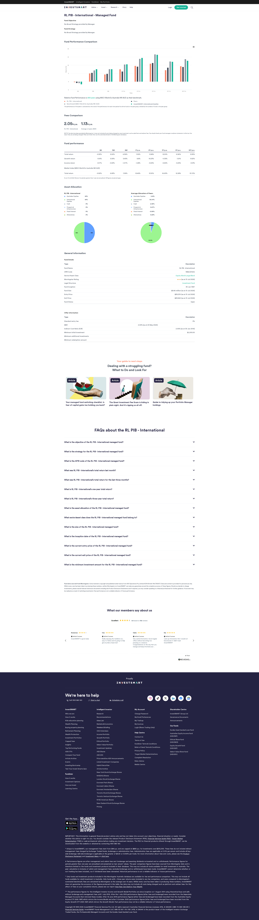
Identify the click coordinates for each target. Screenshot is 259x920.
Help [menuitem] (131, 7)
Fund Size (67, 290)
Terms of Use (139, 740)
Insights (68, 745)
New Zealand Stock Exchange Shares (111, 803)
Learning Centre (71, 788)
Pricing (99, 807)
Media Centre (140, 764)
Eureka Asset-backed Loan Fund (182, 730)
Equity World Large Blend (185, 275)
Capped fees (70, 741)
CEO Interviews (102, 731)
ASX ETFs (68, 751)
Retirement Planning (72, 731)
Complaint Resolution (143, 757)
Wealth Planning (71, 724)
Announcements (176, 720)
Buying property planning (74, 727)
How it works (70, 717)
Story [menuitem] (124, 7)
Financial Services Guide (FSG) (159, 838)
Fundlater (69, 774)
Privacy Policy (140, 751)
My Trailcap (139, 720)
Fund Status (68, 302)
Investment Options (72, 782)
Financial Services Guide (74, 909)
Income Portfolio (103, 734)
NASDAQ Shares (103, 776)
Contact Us (139, 737)
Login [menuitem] (170, 7)
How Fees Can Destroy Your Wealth (128, 887)
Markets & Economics (105, 724)
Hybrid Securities (103, 765)
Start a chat (95, 700)
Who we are (69, 714)
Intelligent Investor (104, 709)
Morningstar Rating (71, 279)
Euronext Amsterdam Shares (107, 789)
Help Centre (140, 733)
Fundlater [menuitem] (95, 2)
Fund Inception (69, 287)
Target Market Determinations (146, 754)
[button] (65, 640)
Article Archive (70, 758)
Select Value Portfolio (105, 745)
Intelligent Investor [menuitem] (83, 2)
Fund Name (68, 268)
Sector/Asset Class (71, 275)
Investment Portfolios (73, 738)
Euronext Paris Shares (105, 782)
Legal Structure (70, 283)
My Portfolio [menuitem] (105, 2)
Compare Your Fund (72, 755)
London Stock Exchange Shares (108, 779)
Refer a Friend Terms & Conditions (147, 747)
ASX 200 (100, 755)
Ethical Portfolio (103, 741)
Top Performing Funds (73, 748)
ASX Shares (101, 751)
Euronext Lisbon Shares (105, 786)
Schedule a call (117, 700)
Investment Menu (92, 856)
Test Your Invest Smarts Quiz (76, 769)
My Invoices (139, 724)
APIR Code (68, 272)
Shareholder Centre (178, 709)
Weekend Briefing (103, 727)
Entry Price (68, 294)
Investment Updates (104, 748)
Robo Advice (139, 761)
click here (105, 856)
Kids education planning (74, 720)
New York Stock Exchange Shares (109, 772)
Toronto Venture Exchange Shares (109, 796)
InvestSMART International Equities (146, 104)
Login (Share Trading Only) (145, 727)
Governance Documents (179, 717)
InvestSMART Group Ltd (179, 714)
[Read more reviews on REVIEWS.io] (184, 660)
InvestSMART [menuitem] (69, 2)
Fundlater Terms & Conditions (146, 744)
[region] (129, 640)
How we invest (70, 785)
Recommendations (104, 717)
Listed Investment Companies (108, 762)
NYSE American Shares (105, 800)
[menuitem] (95, 7)
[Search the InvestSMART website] (192, 7)
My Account (140, 709)
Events (67, 762)
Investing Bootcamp (72, 765)
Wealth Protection (72, 734)
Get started (181, 7)
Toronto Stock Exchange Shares (109, 793)
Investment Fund (188, 283)
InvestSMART (70, 709)
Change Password (141, 714)
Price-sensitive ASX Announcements (110, 758)
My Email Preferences (143, 717)
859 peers (91, 98)
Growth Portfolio (103, 738)
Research (100, 714)
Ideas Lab (100, 720)
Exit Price (67, 298)
